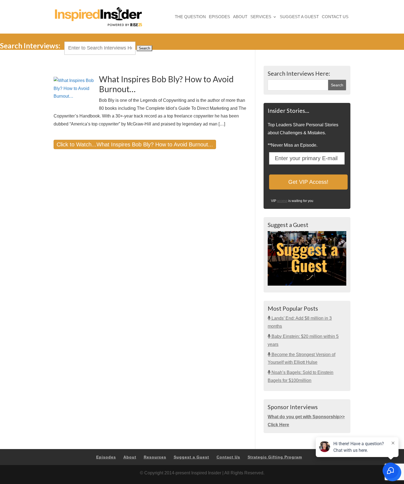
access (282, 201)
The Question (190, 17)
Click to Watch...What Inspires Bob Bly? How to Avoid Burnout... (135, 144)
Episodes (219, 17)
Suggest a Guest (299, 17)
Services (260, 17)
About (240, 17)
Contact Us (335, 17)
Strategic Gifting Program (275, 457)
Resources (155, 457)
